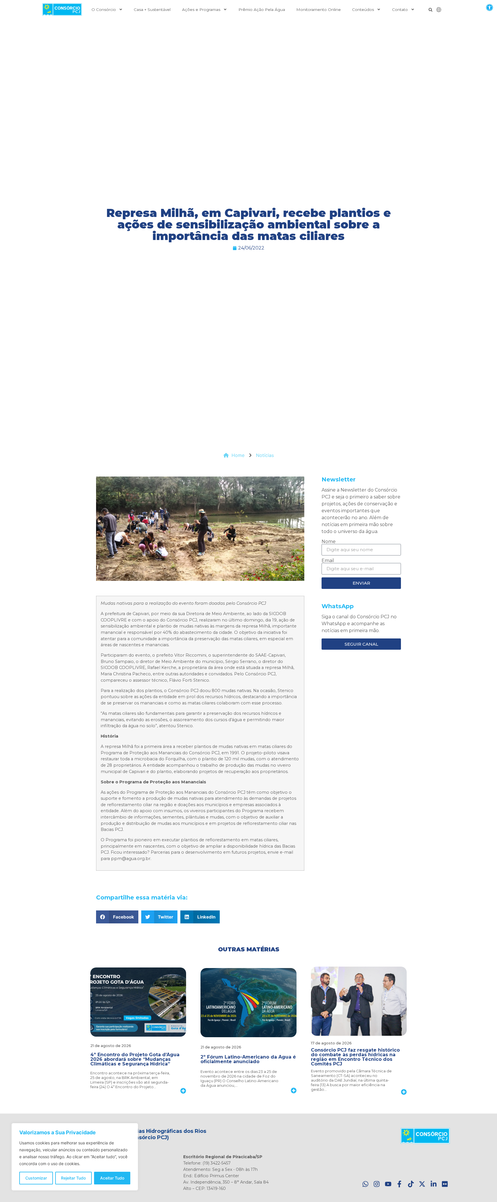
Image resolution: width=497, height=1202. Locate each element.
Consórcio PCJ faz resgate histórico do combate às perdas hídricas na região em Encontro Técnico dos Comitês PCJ (355, 1057)
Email (328, 560)
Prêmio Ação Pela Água (261, 9)
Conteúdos (363, 9)
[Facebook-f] (399, 1184)
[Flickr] (445, 1184)
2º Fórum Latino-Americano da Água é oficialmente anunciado (248, 1059)
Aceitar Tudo (112, 1177)
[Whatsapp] (365, 1184)
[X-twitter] (422, 1184)
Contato (400, 9)
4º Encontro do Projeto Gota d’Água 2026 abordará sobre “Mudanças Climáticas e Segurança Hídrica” (134, 1059)
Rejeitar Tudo (73, 1177)
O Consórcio (103, 9)
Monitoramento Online (318, 9)
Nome (329, 541)
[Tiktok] (411, 1184)
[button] (489, 7)
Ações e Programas (201, 9)
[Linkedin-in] (434, 1184)
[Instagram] (377, 1184)
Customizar (36, 1177)
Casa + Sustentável (152, 9)
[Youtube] (388, 1184)
